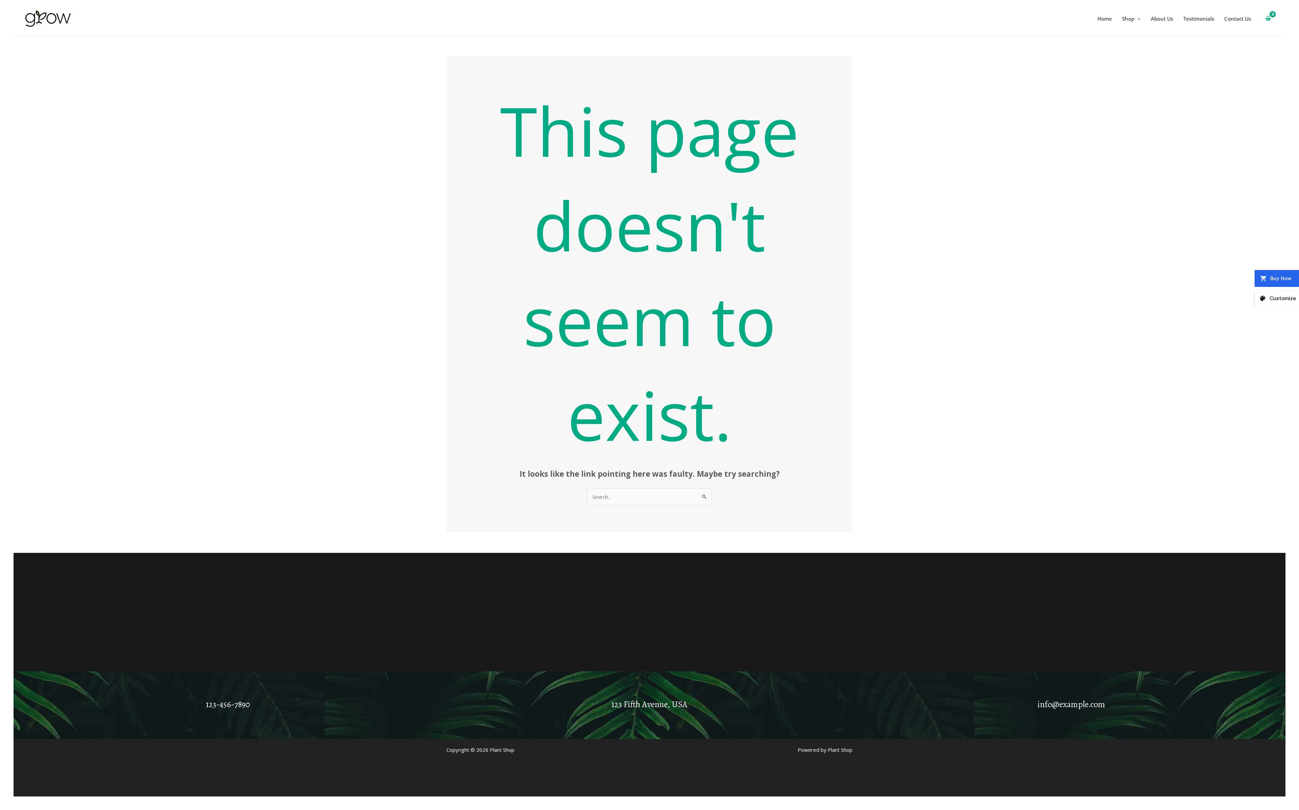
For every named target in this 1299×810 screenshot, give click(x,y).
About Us (1162, 18)
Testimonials (1198, 18)
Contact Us (1237, 18)
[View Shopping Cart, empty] (1268, 19)
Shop (1128, 18)
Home (1104, 18)
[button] (1137, 18)
